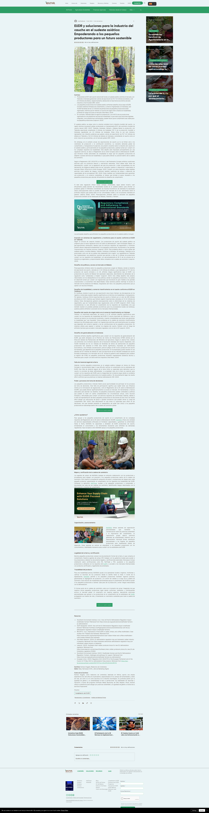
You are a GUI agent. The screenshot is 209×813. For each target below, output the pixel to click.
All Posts (69, 10)
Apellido (122, 785)
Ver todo (140, 714)
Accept (202, 810)
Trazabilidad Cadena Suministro (158, 60)
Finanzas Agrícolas (99, 10)
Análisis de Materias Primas (98, 697)
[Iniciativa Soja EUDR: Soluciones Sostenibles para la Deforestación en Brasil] (78, 723)
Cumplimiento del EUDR (82, 693)
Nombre (122, 781)
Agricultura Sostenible (82, 10)
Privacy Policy (64, 810)
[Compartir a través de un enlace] (87, 703)
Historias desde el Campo (117, 10)
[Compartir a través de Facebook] (75, 703)
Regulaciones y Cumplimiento (82, 697)
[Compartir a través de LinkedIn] (83, 703)
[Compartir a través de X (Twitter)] (79, 703)
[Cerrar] (207, 810)
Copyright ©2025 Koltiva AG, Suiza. (74, 800)
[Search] (144, 3)
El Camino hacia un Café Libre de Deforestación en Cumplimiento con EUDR (130, 734)
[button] (141, 10)
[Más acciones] (134, 21)
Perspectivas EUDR (113, 782)
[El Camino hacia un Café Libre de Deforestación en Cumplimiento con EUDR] (131, 723)
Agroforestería (154, 31)
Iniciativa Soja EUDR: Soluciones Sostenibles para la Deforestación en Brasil (77, 734)
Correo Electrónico (125, 791)
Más (131, 10)
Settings (194, 810)
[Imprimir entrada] (91, 703)
